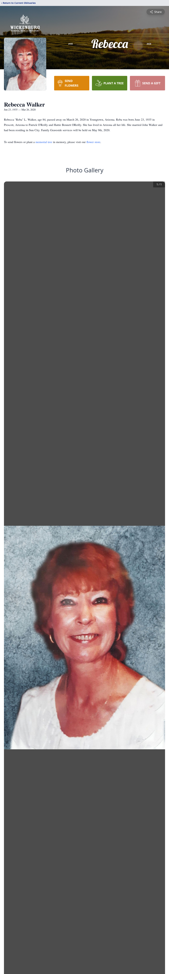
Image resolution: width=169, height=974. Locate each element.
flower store (93, 142)
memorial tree (43, 142)
